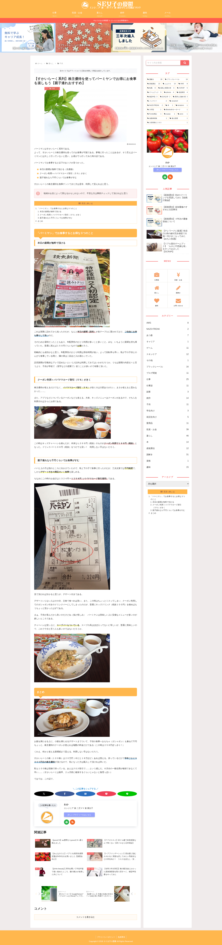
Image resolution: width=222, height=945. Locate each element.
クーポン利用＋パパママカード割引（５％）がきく (60, 215)
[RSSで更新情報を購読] (72, 822)
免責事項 (121, 937)
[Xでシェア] (44, 793)
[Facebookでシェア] (65, 793)
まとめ (40, 221)
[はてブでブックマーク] (85, 793)
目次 (84, 203)
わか (66, 804)
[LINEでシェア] (127, 793)
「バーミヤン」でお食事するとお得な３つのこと (57, 208)
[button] (185, 62)
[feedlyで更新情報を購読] (66, 822)
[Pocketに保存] (106, 793)
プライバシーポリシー (106, 937)
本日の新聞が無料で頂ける (50, 212)
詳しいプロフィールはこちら (79, 815)
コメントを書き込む (85, 917)
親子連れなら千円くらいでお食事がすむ (56, 218)
